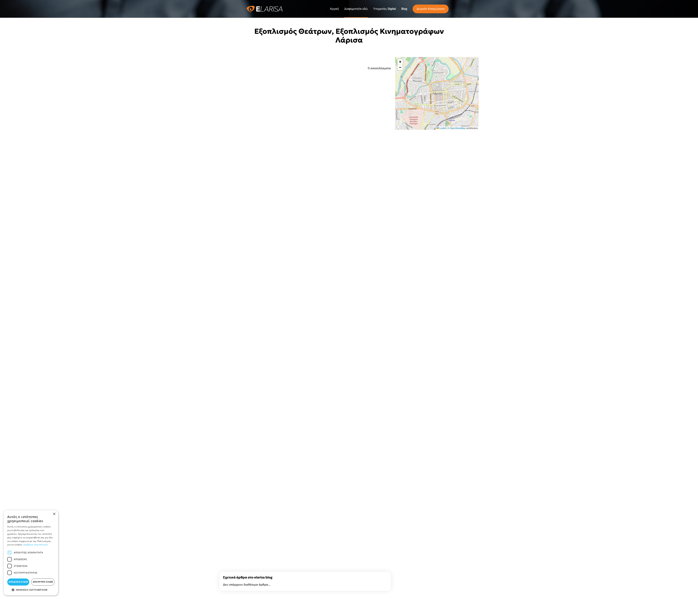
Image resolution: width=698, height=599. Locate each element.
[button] (400, 62)
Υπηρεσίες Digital (384, 9)
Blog (404, 9)
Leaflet (442, 128)
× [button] (54, 514)
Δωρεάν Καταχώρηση (431, 9)
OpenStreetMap (458, 128)
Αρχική (334, 9)
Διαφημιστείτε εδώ (356, 9)
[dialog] (31, 552)
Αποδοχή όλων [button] (18, 581)
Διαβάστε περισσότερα (35, 544)
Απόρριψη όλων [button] (43, 581)
